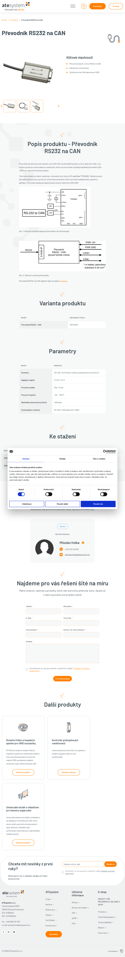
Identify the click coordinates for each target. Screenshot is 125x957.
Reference (50, 909)
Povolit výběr (62, 504)
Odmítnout (26, 504)
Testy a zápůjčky (105, 922)
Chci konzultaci (62, 678)
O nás (48, 899)
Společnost (31, 630)
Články (48, 915)
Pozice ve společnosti (74, 630)
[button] (9, 106)
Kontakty (97, 6)
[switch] (48, 494)
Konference (51, 925)
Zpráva (29, 642)
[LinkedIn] (8, 932)
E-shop (116, 6)
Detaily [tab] (63, 459)
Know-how (102, 933)
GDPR (74, 918)
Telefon (67, 618)
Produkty (14, 20)
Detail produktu (23, 772)
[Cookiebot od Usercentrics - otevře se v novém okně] (105, 451)
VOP (73, 913)
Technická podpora (106, 917)
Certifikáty (50, 920)
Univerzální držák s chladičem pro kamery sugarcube (22, 809)
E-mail (29, 618)
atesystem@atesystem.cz (19, 925)
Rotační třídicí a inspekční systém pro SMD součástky (21, 742)
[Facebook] (3, 932)
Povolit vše (98, 504)
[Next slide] (59, 106)
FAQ (73, 923)
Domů (4, 20)
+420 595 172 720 (13, 921)
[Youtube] (14, 932)
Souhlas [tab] (25, 459)
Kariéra (49, 904)
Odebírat (110, 864)
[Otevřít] (72, 6)
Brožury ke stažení (79, 907)
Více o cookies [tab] (99, 459)
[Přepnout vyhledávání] (83, 6)
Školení (101, 927)
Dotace (75, 902)
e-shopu (63, 281)
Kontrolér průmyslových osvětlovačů (65, 742)
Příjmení (67, 606)
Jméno (29, 606)
